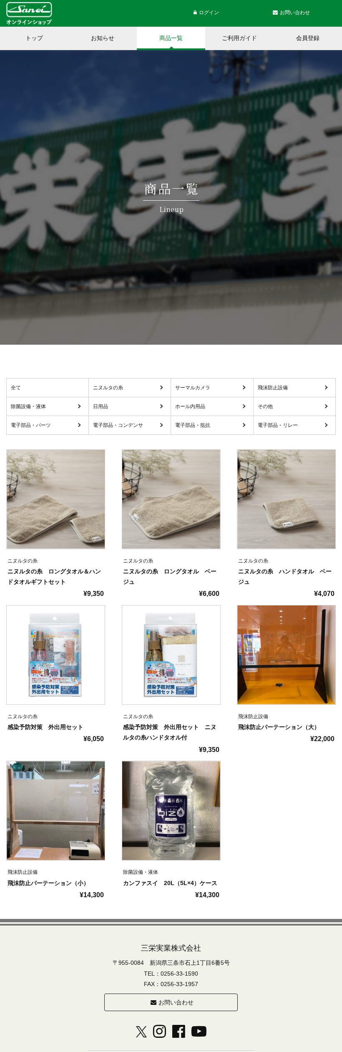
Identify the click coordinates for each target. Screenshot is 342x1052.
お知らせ (102, 38)
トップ (34, 38)
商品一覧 (171, 38)
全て (16, 388)
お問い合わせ (176, 1002)
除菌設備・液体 (28, 406)
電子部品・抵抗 (192, 425)
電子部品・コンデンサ (118, 425)
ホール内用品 (190, 406)
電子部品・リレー (278, 425)
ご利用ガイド (239, 38)
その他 (265, 406)
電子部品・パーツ (31, 425)
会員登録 (307, 38)
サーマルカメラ (192, 388)
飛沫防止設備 (273, 388)
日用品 (100, 406)
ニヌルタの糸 (108, 388)
